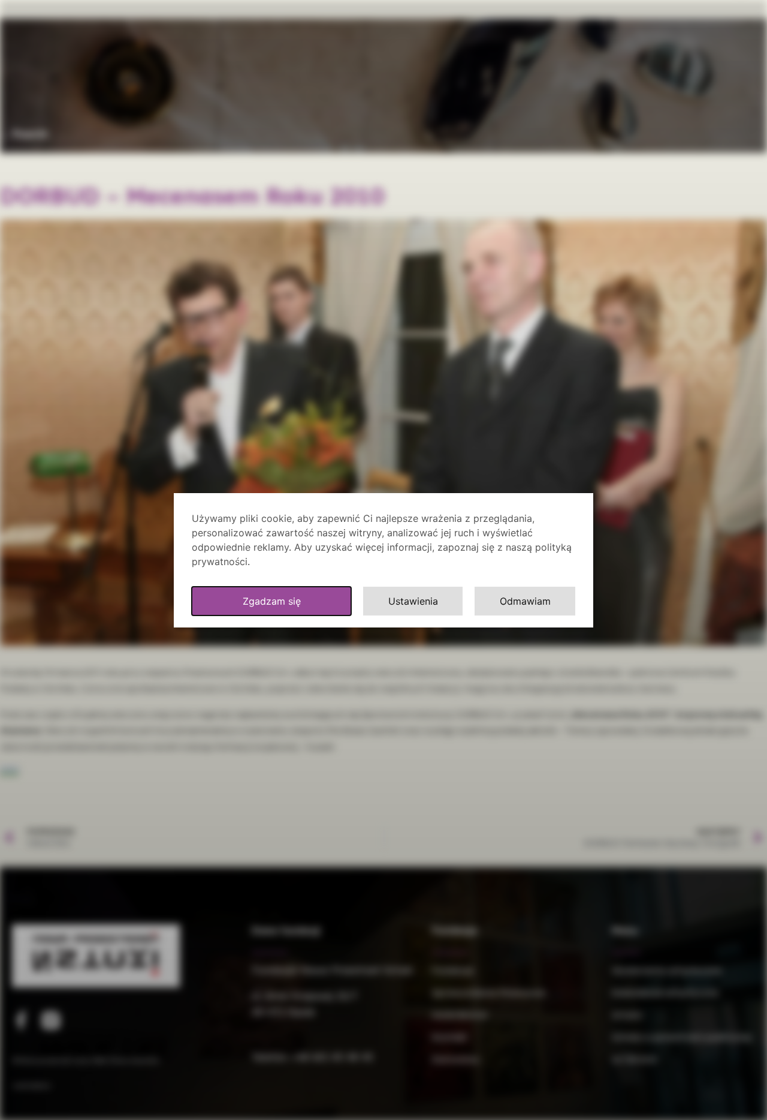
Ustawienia (413, 601)
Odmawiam (525, 601)
